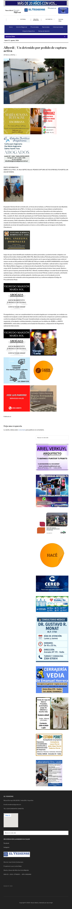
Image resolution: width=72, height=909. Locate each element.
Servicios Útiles (60, 20)
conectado (21, 430)
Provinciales (35, 27)
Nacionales (45, 27)
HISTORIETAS (48, 19)
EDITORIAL (23, 19)
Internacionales (58, 27)
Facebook (6, 843)
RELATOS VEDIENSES (36, 20)
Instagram (6, 847)
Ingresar (17, 12)
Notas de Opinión (44, 31)
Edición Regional (21, 27)
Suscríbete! (9, 10)
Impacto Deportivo (28, 31)
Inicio (11, 27)
